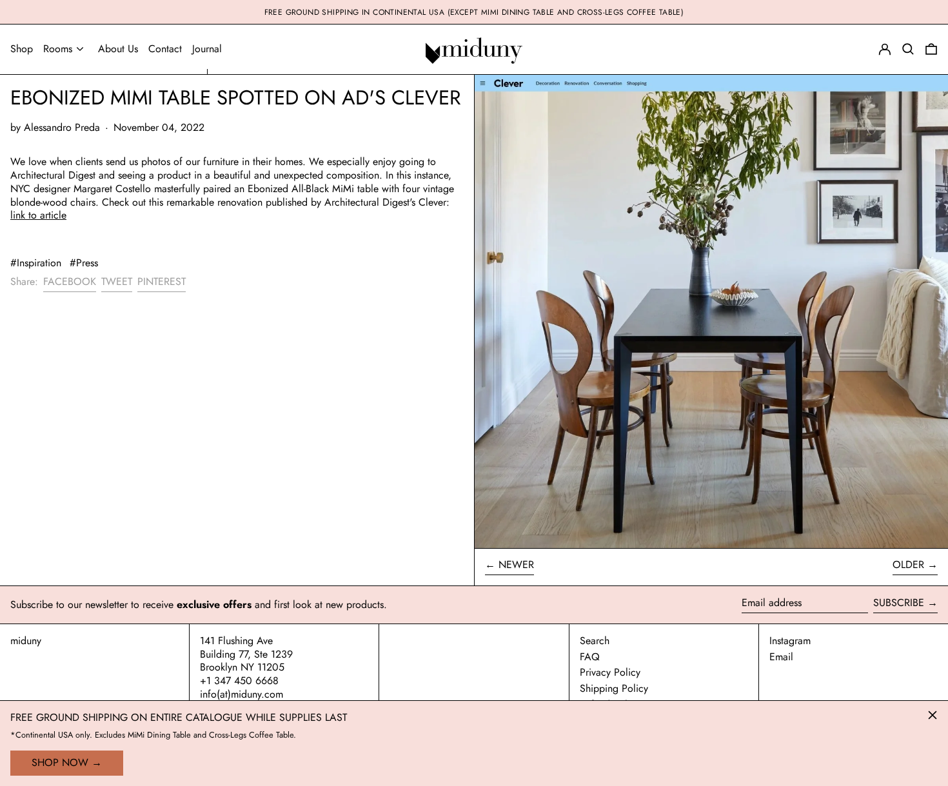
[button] (931, 49)
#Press (84, 262)
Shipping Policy (614, 688)
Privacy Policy (610, 672)
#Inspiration (35, 262)
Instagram (790, 641)
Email (781, 657)
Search (594, 640)
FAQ (590, 656)
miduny (25, 640)
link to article (38, 215)
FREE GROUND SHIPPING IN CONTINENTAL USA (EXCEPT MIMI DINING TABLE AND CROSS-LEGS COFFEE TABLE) (474, 12)
